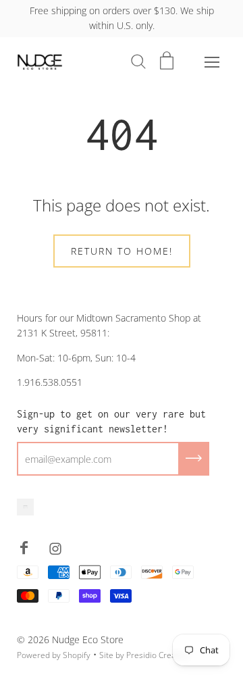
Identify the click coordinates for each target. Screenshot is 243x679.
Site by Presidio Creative (144, 655)
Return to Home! (122, 251)
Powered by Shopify (53, 655)
